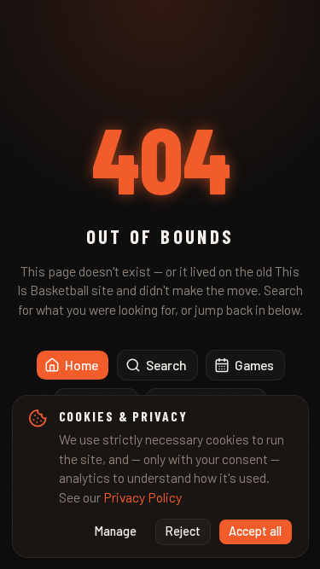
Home (81, 365)
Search (166, 365)
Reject (183, 531)
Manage (116, 531)
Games (254, 365)
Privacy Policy (142, 497)
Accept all (255, 531)
